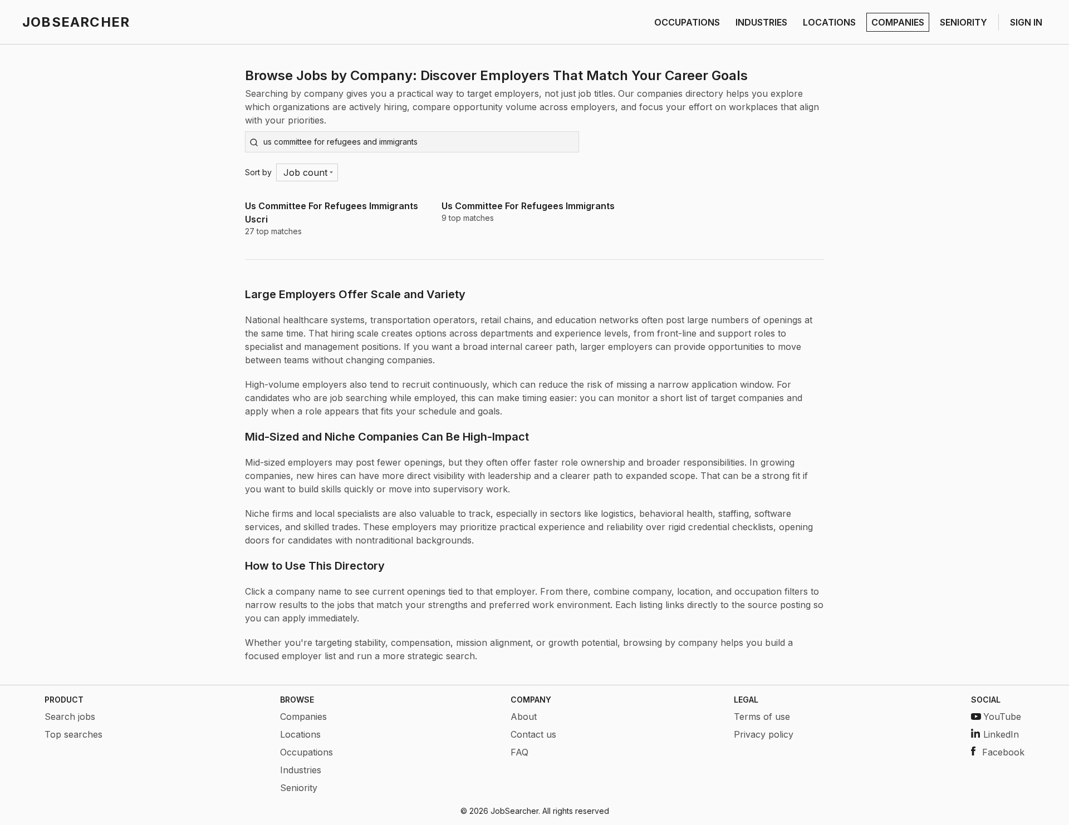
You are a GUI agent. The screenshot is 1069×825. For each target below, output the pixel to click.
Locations (300, 734)
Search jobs (70, 716)
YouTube (1002, 716)
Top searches (73, 734)
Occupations (306, 752)
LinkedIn (1001, 734)
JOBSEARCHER (76, 22)
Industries (300, 769)
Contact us (533, 734)
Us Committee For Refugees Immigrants (528, 205)
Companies (303, 716)
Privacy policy (763, 734)
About (524, 716)
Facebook (1003, 752)
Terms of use (762, 716)
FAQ (519, 752)
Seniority (298, 787)
